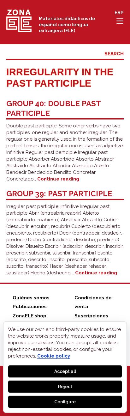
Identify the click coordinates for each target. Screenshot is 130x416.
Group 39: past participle (59, 193)
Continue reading (58, 179)
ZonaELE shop (29, 316)
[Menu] (119, 20)
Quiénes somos (31, 298)
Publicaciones (30, 306)
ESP (119, 12)
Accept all (65, 371)
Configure (65, 401)
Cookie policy (53, 356)
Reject (65, 386)
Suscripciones (91, 316)
